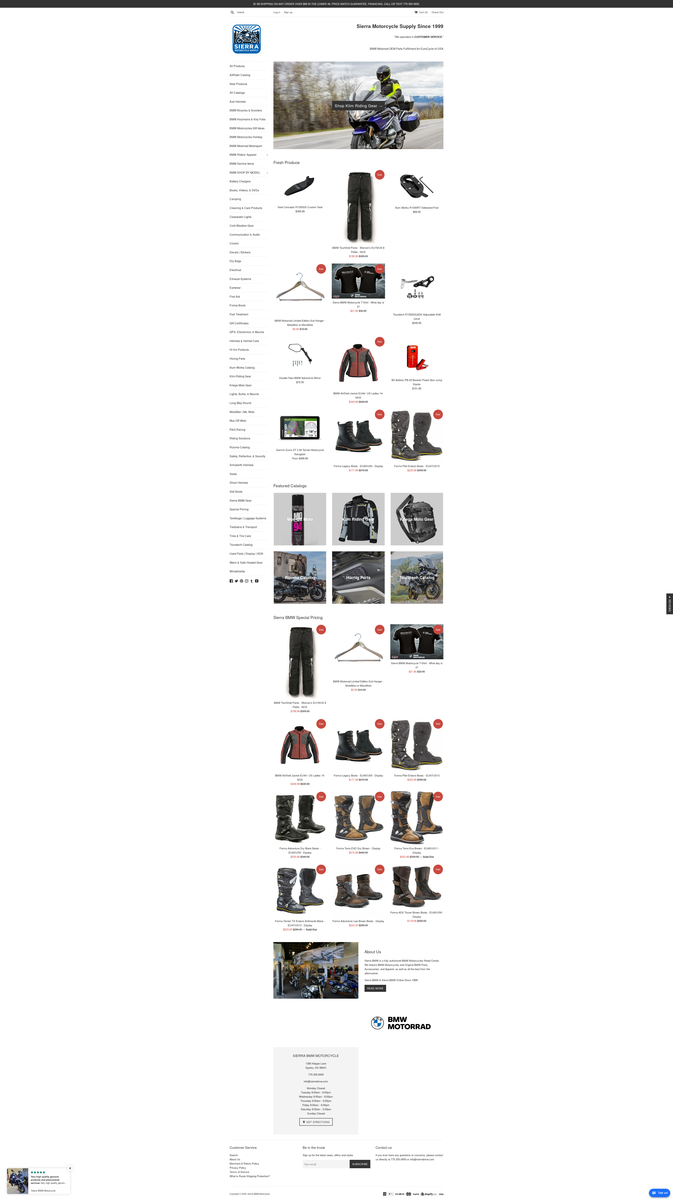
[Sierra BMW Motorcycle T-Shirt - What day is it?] (358, 281)
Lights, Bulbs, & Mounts (244, 394)
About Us (235, 1159)
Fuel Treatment (239, 314)
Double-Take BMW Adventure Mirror (300, 378)
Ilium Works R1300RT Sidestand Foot (417, 207)
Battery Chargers (240, 181)
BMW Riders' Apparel (249, 155)
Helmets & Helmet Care (244, 341)
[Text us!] (659, 1194)
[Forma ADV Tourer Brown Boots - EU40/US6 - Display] (416, 886)
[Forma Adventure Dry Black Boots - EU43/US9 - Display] (300, 817)
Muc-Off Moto (238, 421)
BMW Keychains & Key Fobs (248, 119)
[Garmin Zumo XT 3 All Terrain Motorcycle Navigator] (300, 427)
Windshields (237, 571)
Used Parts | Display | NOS (246, 554)
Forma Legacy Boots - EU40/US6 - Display (358, 466)
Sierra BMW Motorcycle (258, 1193)
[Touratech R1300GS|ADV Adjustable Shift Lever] (416, 287)
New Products (238, 84)
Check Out (437, 12)
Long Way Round (240, 403)
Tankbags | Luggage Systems (248, 518)
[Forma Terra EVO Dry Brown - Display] (358, 817)
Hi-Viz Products (239, 350)
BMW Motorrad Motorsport (246, 146)
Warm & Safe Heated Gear (246, 562)
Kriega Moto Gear (240, 385)
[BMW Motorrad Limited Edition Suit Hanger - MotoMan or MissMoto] (300, 290)
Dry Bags (235, 261)
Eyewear (235, 288)
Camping (235, 199)
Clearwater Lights (240, 217)
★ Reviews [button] (670, 604)
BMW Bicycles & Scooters (246, 110)
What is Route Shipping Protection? (250, 1176)
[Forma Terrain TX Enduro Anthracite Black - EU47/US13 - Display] (300, 890)
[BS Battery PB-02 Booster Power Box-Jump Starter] (416, 356)
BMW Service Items (242, 164)
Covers (234, 243)
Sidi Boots (236, 492)
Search (234, 1155)
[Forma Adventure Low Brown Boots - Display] (358, 890)
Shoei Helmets (239, 483)
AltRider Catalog (240, 75)
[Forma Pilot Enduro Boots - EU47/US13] (416, 435)
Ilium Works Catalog (242, 367)
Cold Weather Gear (242, 226)
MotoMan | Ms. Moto (242, 412)
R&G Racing (237, 429)
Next (436, 106)
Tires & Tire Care (240, 536)
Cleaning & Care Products (246, 208)
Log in (276, 12)
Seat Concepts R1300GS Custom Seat (300, 207)
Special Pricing (239, 509)
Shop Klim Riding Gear (356, 105)
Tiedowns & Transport (243, 527)
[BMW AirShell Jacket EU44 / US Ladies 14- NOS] (358, 362)
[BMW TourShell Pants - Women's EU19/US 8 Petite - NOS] (358, 206)
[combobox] (254, 12)
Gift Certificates (239, 323)
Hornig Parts (237, 359)
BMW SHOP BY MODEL (249, 172)
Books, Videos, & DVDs (244, 190)
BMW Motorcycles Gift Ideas (247, 128)
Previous (281, 106)
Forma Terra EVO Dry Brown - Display (358, 848)
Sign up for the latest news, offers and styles (328, 1155)
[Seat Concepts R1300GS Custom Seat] (300, 186)
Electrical (235, 270)
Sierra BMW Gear (240, 500)
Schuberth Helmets (241, 465)
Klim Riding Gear (240, 376)
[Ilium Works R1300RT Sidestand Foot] (416, 186)
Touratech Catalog (241, 545)
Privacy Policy (238, 1167)
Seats (233, 474)
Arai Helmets (238, 102)
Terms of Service (239, 1172)
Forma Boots (238, 305)
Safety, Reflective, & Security (247, 456)
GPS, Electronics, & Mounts (247, 332)
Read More (375, 988)
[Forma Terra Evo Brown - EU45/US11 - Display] (416, 817)
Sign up (288, 12)
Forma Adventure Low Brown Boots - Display (358, 921)
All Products (237, 66)
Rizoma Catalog (240, 447)
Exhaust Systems (240, 279)
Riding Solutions (240, 438)
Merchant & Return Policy (244, 1163)
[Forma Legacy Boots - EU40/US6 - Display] (358, 435)
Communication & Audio (245, 234)
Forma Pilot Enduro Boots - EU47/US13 (417, 466)
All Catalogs (237, 93)
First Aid (235, 297)
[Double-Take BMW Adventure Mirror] (300, 355)
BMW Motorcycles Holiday (246, 137)
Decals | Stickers (240, 252)
